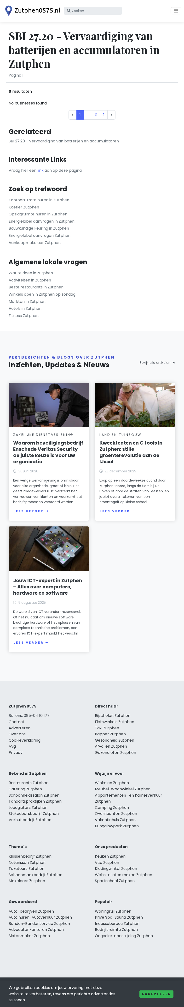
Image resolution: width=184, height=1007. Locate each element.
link (40, 170)
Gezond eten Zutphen (115, 752)
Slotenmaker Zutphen (29, 936)
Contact (16, 722)
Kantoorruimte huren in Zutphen (39, 200)
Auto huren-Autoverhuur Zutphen (40, 917)
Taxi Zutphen (107, 728)
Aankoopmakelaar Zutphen (35, 242)
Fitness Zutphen (24, 315)
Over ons (17, 734)
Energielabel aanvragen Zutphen (39, 235)
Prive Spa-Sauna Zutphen (119, 917)
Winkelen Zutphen (112, 783)
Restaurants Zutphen (28, 783)
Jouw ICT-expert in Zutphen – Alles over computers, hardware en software (47, 586)
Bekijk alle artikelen (155, 362)
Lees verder (28, 511)
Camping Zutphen (112, 807)
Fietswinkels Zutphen (114, 722)
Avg (12, 746)
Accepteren (156, 994)
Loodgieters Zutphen (28, 807)
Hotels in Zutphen (25, 308)
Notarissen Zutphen (27, 862)
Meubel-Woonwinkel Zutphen (122, 789)
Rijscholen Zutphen (112, 715)
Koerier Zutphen (24, 207)
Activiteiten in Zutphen (30, 280)
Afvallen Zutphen (111, 746)
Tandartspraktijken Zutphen (35, 801)
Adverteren (19, 728)
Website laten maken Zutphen (123, 875)
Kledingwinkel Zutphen (116, 868)
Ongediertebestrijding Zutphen (124, 936)
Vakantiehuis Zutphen (115, 820)
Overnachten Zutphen (116, 813)
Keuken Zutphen (110, 856)
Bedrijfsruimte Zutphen (116, 929)
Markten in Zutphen (27, 301)
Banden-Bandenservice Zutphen (39, 923)
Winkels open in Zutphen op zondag (42, 294)
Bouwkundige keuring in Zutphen (39, 228)
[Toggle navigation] (176, 10)
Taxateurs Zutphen (26, 868)
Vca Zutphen (107, 862)
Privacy (16, 752)
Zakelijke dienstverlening (43, 434)
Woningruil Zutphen (113, 911)
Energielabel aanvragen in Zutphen (42, 221)
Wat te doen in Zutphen (31, 273)
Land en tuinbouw (120, 434)
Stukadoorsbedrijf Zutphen (34, 813)
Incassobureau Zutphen (117, 923)
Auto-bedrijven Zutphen (31, 911)
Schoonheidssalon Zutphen (34, 795)
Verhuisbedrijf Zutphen (30, 820)
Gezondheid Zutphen (114, 740)
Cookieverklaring (24, 740)
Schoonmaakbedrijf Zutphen (35, 875)
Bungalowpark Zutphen (117, 826)
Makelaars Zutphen (27, 881)
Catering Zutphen (25, 789)
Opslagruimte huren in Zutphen (38, 214)
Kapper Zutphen (110, 734)
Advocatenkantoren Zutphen (36, 929)
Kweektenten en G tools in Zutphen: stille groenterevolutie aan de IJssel (130, 452)
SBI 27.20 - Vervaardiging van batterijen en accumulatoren (64, 141)
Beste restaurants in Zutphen (36, 287)
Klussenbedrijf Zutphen (30, 856)
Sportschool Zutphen (115, 881)
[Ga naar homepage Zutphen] (31, 11)
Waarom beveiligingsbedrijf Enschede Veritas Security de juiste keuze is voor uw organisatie (48, 452)
